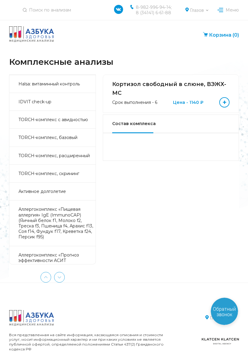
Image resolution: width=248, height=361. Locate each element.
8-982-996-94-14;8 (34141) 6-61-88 (154, 10)
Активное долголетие (42, 191)
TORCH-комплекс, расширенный (54, 155)
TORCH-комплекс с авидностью (53, 119)
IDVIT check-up (34, 101)
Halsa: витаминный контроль (49, 84)
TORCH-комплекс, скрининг (48, 173)
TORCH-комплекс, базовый (47, 137)
